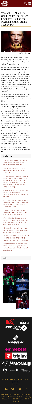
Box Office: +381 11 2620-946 (18, 397)
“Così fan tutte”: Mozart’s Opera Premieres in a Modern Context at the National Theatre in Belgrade (15, 170)
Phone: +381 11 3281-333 (10, 399)
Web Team (16, 384)
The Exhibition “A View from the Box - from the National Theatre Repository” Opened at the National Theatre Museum (16, 212)
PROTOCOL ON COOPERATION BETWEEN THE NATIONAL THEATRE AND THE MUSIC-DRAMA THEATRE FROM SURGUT (16, 238)
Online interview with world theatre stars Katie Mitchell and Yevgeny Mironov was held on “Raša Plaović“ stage (15, 230)
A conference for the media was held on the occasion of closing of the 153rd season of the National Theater (15, 163)
